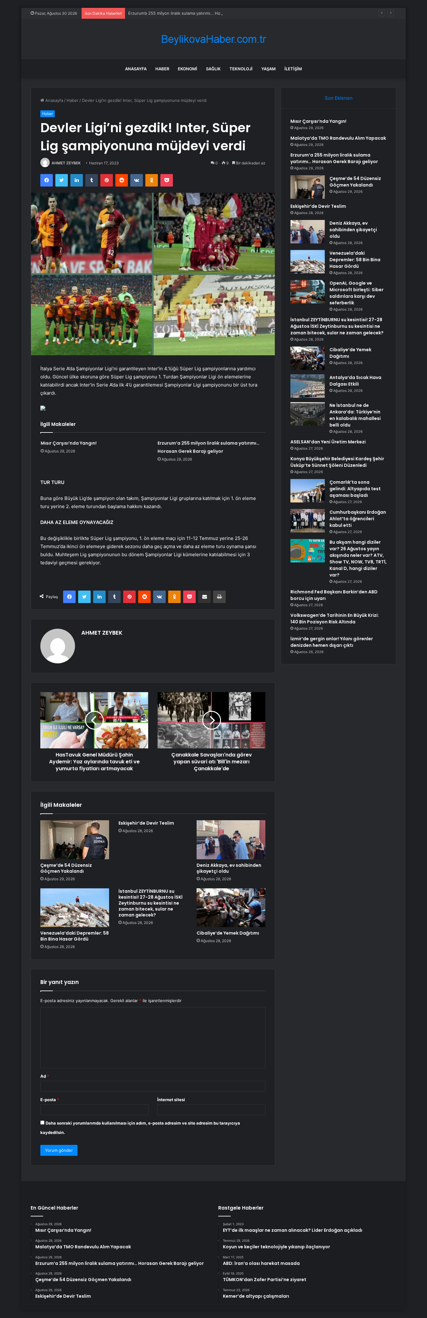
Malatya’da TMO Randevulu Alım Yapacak (338, 138)
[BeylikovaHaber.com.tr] (213, 39)
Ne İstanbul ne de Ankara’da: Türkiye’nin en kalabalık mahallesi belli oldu (355, 415)
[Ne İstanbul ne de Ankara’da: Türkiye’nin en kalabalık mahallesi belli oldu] (307, 414)
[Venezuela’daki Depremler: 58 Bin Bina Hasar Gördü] (74, 907)
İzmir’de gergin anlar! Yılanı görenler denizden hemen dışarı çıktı (331, 642)
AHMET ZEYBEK (66, 163)
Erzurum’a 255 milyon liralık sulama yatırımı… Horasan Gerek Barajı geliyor (199, 13)
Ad (44, 1076)
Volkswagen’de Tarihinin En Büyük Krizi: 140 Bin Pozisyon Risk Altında (334, 618)
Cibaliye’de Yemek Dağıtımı (228, 933)
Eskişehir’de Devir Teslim (146, 823)
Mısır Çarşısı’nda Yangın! (69, 443)
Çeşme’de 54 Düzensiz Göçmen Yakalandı (66, 868)
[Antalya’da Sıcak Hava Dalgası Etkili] (307, 386)
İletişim (293, 68)
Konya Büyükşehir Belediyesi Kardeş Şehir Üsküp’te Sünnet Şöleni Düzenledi (337, 462)
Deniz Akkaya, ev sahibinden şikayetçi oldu (229, 868)
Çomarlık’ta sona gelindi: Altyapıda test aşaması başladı (355, 488)
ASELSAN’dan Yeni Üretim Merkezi (328, 442)
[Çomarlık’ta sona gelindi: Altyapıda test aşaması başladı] (307, 490)
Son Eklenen (339, 98)
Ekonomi (187, 68)
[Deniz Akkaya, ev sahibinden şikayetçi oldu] (231, 839)
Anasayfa (136, 68)
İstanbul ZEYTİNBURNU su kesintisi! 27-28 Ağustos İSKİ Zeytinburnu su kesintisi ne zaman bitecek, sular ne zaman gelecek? (150, 903)
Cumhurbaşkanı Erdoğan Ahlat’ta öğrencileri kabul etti (357, 518)
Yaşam (268, 68)
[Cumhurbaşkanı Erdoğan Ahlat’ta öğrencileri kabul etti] (307, 520)
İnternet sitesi (171, 1099)
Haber (162, 68)
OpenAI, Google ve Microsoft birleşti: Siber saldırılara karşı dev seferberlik (356, 293)
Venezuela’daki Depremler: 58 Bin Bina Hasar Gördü (74, 936)
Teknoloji (241, 68)
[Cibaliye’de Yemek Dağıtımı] (231, 907)
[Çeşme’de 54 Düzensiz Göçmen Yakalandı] (74, 839)
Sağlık (213, 68)
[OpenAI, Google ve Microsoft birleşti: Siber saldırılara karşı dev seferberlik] (307, 291)
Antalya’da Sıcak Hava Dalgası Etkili (355, 380)
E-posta (49, 1099)
